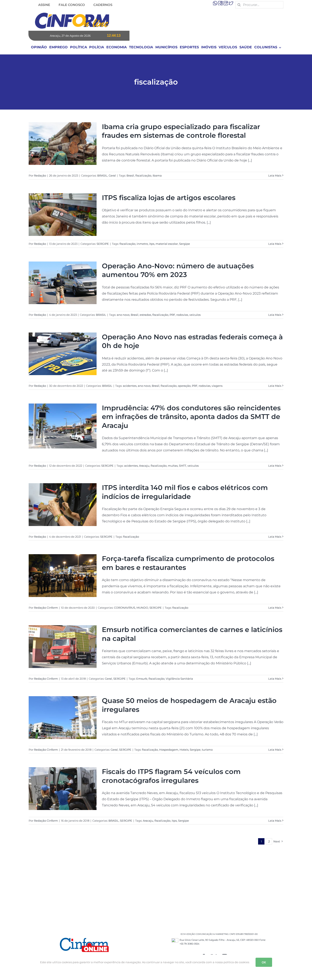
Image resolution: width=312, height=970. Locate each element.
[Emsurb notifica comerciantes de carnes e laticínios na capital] (63, 646)
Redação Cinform (46, 607)
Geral (112, 175)
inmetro (142, 243)
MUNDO (142, 607)
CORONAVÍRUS (124, 607)
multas (173, 465)
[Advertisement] (156, 885)
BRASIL (102, 175)
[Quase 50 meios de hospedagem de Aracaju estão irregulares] (63, 717)
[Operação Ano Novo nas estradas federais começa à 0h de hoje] (63, 354)
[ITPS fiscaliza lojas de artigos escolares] (63, 214)
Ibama (157, 175)
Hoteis (184, 749)
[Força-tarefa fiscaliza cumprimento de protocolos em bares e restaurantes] (63, 575)
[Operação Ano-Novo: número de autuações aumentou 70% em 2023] (63, 283)
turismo (207, 749)
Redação (40, 175)
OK (264, 962)
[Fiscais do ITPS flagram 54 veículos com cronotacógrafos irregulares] (63, 788)
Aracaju (144, 465)
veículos (195, 314)
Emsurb (141, 678)
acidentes (129, 385)
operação (184, 385)
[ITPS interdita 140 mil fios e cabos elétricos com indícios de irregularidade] (63, 504)
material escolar (167, 243)
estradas (145, 314)
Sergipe (184, 243)
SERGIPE (103, 243)
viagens (217, 385)
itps (151, 243)
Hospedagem (168, 749)
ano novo (123, 314)
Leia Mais (274, 175)
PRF (172, 314)
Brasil (130, 175)
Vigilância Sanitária (179, 678)
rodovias (182, 314)
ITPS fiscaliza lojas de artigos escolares (168, 197)
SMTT (182, 465)
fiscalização (143, 175)
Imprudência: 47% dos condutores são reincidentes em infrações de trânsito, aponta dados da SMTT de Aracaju (191, 417)
